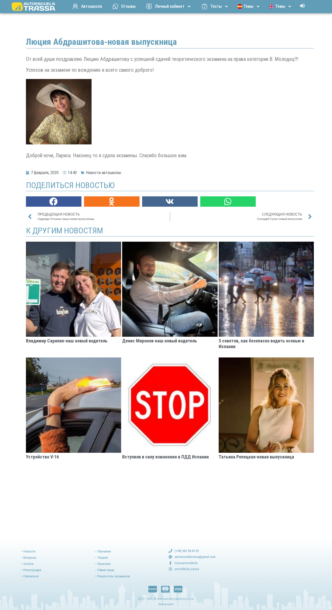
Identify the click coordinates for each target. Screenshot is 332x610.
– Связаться (30, 576)
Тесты (216, 6)
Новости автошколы (103, 172)
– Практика (102, 564)
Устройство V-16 (42, 457)
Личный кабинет (169, 6)
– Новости (28, 551)
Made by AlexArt (166, 604)
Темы (248, 6)
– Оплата (27, 564)
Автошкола (91, 6)
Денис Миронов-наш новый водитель (159, 340)
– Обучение (103, 551)
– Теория (101, 557)
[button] (53, 201)
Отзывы (128, 6)
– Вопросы (28, 557)
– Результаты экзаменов (112, 576)
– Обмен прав (104, 570)
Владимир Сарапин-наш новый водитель (66, 340)
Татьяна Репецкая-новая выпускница (256, 457)
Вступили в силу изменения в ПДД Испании (165, 457)
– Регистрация (31, 570)
